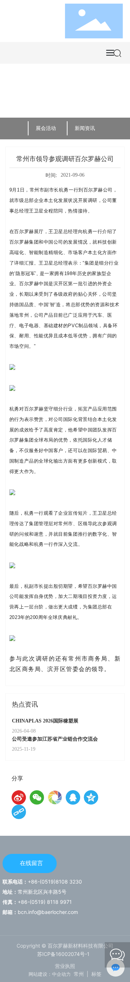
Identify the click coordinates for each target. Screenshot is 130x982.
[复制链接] (19, 812)
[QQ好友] (73, 797)
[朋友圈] (55, 797)
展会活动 (46, 128)
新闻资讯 (85, 128)
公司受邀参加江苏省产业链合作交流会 (55, 739)
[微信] (37, 797)
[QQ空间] (91, 797)
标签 (96, 974)
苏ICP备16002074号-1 (63, 954)
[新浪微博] (19, 797)
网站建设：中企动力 (50, 974)
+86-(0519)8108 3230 (55, 881)
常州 (79, 974)
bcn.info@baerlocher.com (48, 912)
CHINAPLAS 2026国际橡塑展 (45, 721)
